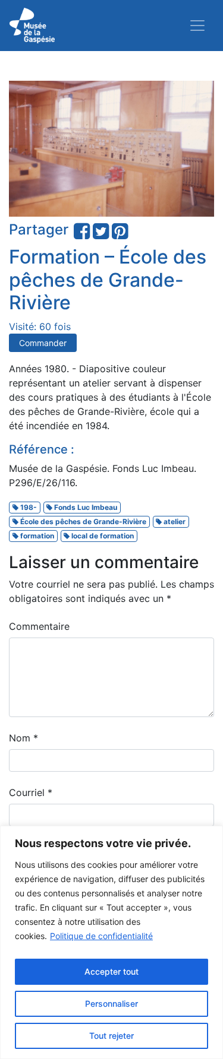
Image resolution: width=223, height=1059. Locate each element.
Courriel (30, 792)
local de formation (102, 535)
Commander (43, 343)
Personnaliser (111, 1003)
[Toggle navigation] (197, 25)
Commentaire (39, 626)
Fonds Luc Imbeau (84, 507)
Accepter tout (111, 971)
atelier (174, 521)
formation (36, 535)
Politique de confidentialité (101, 936)
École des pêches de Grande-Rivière (82, 521)
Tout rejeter (111, 1036)
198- (27, 507)
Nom (23, 738)
